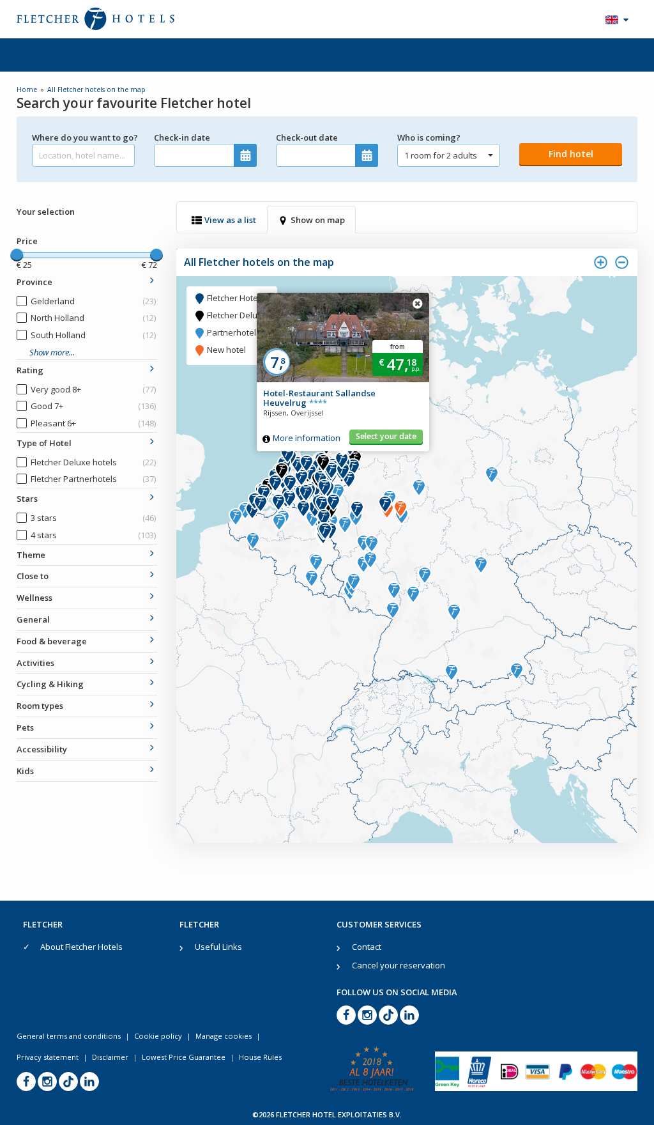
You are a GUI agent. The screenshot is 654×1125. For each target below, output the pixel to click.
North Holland (93, 317)
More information (306, 438)
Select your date (386, 436)
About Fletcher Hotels (81, 946)
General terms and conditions (69, 1036)
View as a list (230, 220)
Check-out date (307, 137)
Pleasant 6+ (93, 423)
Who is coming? (428, 137)
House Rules (260, 1057)
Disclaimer (110, 1057)
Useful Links (218, 946)
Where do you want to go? (83, 137)
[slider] (16, 255)
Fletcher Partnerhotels (93, 479)
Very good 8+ (93, 389)
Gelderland (93, 301)
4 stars (93, 535)
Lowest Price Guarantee (183, 1057)
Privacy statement (48, 1057)
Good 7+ (93, 406)
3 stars (93, 518)
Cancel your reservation (398, 965)
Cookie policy (158, 1036)
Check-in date (182, 137)
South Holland (93, 335)
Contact (366, 946)
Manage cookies (223, 1036)
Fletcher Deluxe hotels (93, 462)
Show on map (318, 220)
